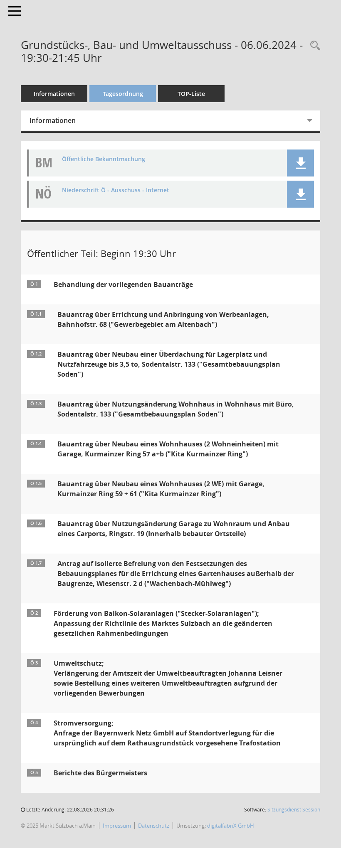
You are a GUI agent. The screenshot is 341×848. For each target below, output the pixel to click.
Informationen (54, 94)
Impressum (117, 825)
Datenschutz (153, 825)
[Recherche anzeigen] (313, 46)
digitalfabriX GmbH (230, 825)
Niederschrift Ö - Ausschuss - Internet (115, 190)
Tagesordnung (123, 94)
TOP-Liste (191, 94)
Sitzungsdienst (293, 809)
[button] (300, 163)
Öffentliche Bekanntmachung (103, 159)
